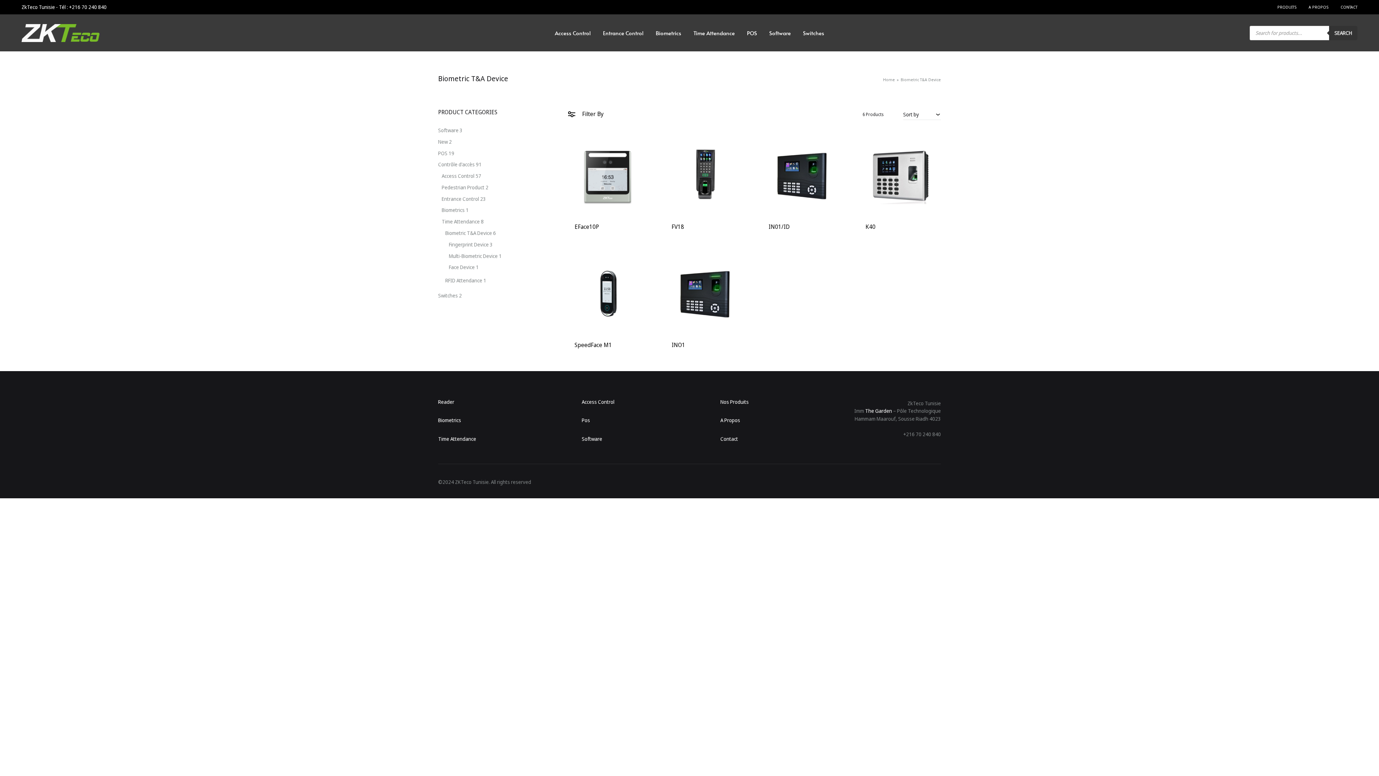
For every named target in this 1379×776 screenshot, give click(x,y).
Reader (446, 401)
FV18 (678, 227)
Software (780, 33)
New (443, 141)
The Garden (878, 410)
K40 (870, 227)
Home (889, 79)
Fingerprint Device (469, 244)
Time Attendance (714, 33)
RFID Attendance (463, 280)
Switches (813, 33)
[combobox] (922, 114)
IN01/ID (779, 227)
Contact (1349, 7)
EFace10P (587, 227)
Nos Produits (734, 401)
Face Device (462, 267)
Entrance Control (623, 33)
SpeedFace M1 (593, 345)
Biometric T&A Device (468, 233)
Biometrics (668, 33)
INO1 (678, 345)
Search (1343, 32)
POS (752, 33)
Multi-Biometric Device (473, 256)
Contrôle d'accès (456, 164)
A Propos (1318, 7)
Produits (1286, 7)
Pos (586, 420)
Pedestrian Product (463, 187)
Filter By (592, 114)
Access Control (573, 33)
